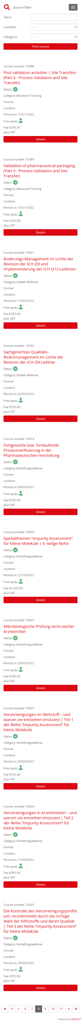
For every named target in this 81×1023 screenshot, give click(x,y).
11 (61, 1009)
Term (7, 17)
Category (10, 37)
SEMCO (76, 1019)
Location (10, 27)
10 (53, 1009)
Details (40, 139)
